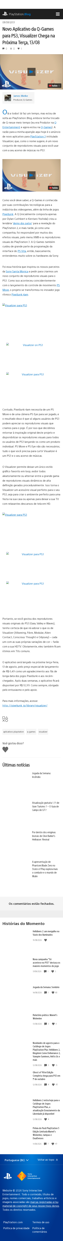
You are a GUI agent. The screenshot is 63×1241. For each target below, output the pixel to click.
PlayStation (20, 14)
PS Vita (22, 251)
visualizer (43, 731)
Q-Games (46, 127)
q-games (31, 731)
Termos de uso (40, 1222)
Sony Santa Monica (17, 271)
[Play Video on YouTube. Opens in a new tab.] (54, 85)
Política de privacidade (16, 1228)
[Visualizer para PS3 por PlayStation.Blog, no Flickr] (31, 319)
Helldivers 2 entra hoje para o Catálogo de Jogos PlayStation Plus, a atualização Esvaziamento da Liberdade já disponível (46, 1107)
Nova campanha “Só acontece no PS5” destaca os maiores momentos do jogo (46, 962)
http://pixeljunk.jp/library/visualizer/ (24, 705)
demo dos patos (22, 223)
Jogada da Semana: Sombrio (46, 987)
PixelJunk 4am (19, 294)
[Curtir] (45, 940)
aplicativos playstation (13, 731)
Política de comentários (39, 1229)
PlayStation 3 (38, 136)
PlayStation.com (13, 1222)
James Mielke (20, 95)
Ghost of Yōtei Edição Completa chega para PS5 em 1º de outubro (46, 1075)
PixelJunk (7, 214)
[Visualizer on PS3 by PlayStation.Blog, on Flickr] (31, 345)
